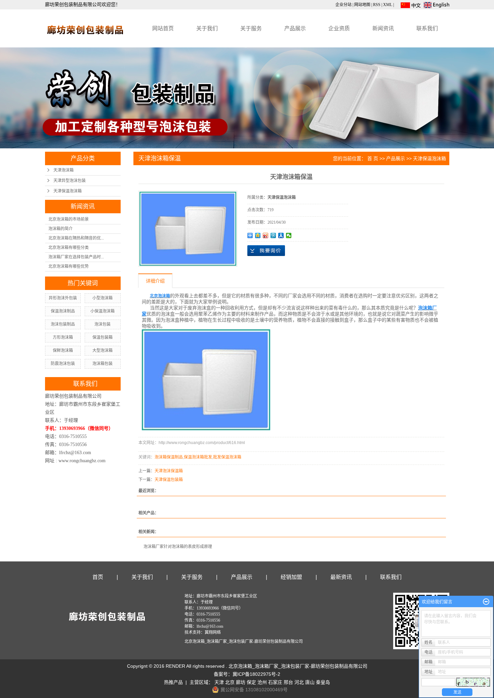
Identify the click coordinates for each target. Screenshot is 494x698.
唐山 (310, 682)
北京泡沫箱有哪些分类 (68, 247)
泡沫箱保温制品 (169, 457)
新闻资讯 (383, 28)
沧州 (262, 682)
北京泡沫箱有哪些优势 (68, 266)
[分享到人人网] (281, 235)
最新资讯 (341, 577)
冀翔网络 (213, 632)
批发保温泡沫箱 (227, 457)
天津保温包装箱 (169, 479)
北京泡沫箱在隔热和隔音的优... (76, 238)
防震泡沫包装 (63, 363)
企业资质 (339, 28)
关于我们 (207, 28)
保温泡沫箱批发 (198, 457)
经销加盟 (291, 577)
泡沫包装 (102, 324)
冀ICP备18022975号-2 (256, 674)
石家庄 (275, 682)
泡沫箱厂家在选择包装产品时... (76, 257)
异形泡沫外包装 (63, 298)
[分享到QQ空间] (258, 235)
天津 (219, 682)
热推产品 (173, 682)
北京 (230, 682)
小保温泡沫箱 (102, 311)
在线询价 (266, 250)
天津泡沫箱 (63, 170)
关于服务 (251, 28)
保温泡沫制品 (63, 311)
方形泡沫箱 (63, 337)
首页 (97, 577)
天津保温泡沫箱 (67, 191)
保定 (251, 682)
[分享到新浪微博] (266, 235)
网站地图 (362, 4)
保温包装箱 (102, 337)
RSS (376, 4)
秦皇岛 (323, 682)
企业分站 (343, 4)
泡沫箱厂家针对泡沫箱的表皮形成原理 (177, 546)
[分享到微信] (289, 235)
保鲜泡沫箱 (63, 350)
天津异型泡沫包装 (69, 180)
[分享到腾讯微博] (273, 235)
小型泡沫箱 (102, 298)
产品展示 (295, 28)
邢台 (288, 682)
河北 (299, 682)
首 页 (372, 158)
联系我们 (427, 28)
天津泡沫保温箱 (169, 471)
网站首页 (163, 28)
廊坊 (240, 682)
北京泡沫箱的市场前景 (68, 219)
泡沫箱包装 (102, 363)
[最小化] (486, 601)
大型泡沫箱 (102, 350)
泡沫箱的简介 (60, 228)
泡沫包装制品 (63, 324)
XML (387, 4)
